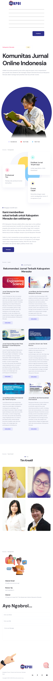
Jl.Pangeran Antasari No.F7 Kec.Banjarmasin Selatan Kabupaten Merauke (23, 597)
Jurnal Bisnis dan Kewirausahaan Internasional (39, 398)
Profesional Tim (9, 176)
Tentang (11, 11)
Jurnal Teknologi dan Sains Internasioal (10, 292)
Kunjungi (8, 249)
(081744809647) (9, 590)
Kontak (11, 29)
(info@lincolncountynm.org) (12, 583)
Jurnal (11, 14)
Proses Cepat (33, 189)
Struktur (11, 22)
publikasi (38, 33)
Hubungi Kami (11, 551)
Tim (10, 25)
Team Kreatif (10, 454)
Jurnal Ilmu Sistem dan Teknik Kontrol (38, 344)
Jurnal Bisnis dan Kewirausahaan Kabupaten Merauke (39, 292)
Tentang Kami (11, 149)
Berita (10, 18)
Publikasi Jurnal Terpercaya (37, 163)
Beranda (11, 7)
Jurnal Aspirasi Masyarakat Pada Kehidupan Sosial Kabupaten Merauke (12, 345)
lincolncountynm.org (18, 678)
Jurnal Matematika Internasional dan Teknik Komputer (12, 398)
